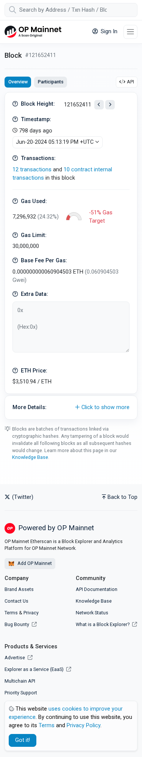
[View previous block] (99, 104)
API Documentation (96, 589)
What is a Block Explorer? (103, 624)
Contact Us (16, 601)
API (130, 82)
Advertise (15, 657)
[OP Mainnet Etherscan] (33, 32)
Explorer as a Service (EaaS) (35, 669)
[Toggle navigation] (130, 32)
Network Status (92, 612)
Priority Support (21, 692)
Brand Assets (19, 589)
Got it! (22, 740)
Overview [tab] (18, 82)
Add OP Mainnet (34, 563)
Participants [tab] (51, 82)
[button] (71, 407)
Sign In (108, 31)
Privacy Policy (83, 725)
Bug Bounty (17, 624)
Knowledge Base (30, 457)
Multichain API (20, 681)
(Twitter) (22, 497)
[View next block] (110, 104)
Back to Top (122, 497)
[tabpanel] (71, 256)
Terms (11, 612)
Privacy (31, 612)
